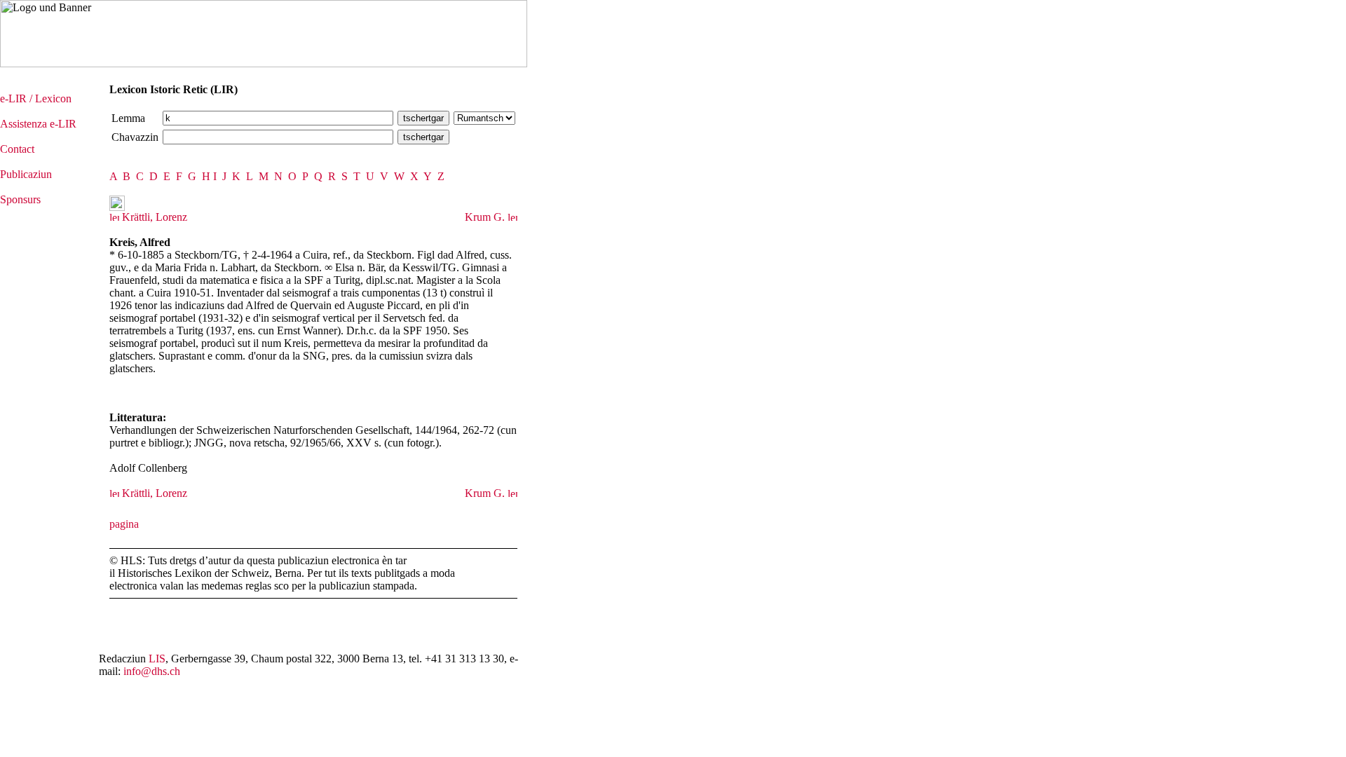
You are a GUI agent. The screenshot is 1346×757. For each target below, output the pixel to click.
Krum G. (486, 217)
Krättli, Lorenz (153, 217)
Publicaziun (26, 174)
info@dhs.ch (151, 671)
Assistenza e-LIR (38, 124)
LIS (157, 658)
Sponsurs (20, 199)
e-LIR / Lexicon (36, 98)
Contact (17, 149)
